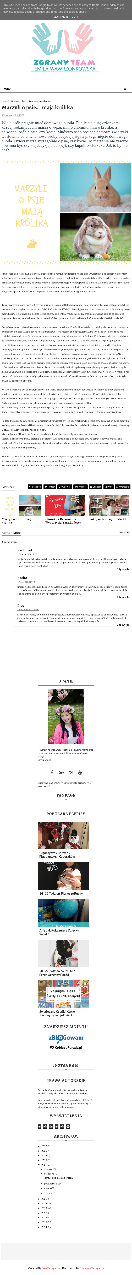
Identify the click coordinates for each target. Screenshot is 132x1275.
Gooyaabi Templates (92, 1268)
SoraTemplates (51, 1268)
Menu (7, 88)
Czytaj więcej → (46, 759)
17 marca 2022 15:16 (27, 554)
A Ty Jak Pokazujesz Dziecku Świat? (59, 932)
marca (47, 1188)
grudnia (48, 1168)
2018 (44, 1208)
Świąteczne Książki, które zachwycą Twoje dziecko (57, 1013)
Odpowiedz (123, 569)
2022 (44, 1160)
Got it (76, 16)
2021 (44, 1164)
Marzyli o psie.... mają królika (16, 521)
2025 (44, 1150)
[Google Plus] (61, 772)
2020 (44, 1198)
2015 (44, 1222)
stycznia (49, 1192)
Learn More (61, 16)
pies (20, 606)
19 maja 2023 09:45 (26, 582)
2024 (44, 1155)
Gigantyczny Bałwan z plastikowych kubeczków (57, 854)
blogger (125, 532)
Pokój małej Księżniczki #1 (107, 519)
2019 (44, 1203)
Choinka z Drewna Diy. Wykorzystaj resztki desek (63, 521)
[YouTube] (80, 772)
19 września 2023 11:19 (28, 609)
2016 (44, 1217)
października (51, 1183)
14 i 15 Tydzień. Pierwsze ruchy (61, 893)
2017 (44, 1212)
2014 (44, 1226)
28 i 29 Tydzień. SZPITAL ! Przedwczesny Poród (57, 973)
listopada (49, 1173)
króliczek (25, 550)
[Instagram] (71, 772)
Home (5, 101)
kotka (22, 578)
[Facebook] (52, 772)
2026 (44, 1146)
